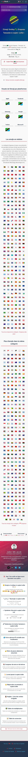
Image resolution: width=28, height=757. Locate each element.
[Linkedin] (16, 568)
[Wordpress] (19, 568)
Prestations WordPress (18, 564)
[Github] (12, 568)
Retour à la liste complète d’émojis (15, 80)
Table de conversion (14, 718)
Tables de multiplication (14, 708)
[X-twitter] (8, 568)
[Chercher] (12, 10)
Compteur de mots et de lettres (14, 664)
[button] (26, 2)
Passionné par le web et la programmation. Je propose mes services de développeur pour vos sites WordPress (14, 558)
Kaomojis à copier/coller (14, 599)
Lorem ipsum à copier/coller (14, 674)
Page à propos (7, 564)
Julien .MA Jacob (14, 552)
